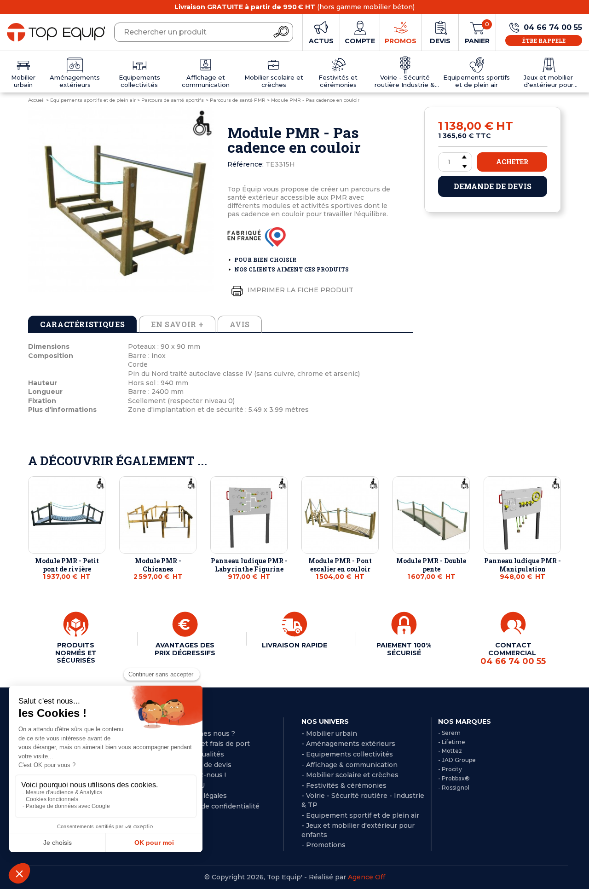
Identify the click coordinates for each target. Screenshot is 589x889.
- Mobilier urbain (329, 733)
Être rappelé (544, 40)
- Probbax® (454, 778)
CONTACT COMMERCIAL (513, 653)
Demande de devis (492, 186)
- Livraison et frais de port (207, 743)
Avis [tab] (240, 324)
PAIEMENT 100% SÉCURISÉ (403, 649)
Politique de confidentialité (214, 806)
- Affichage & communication (349, 765)
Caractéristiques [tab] (82, 324)
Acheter (512, 161)
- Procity (450, 769)
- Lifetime (451, 742)
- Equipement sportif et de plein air (360, 815)
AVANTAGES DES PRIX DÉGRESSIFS (185, 649)
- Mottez (450, 750)
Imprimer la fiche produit (299, 290)
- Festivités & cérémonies (344, 785)
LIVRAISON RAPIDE (294, 645)
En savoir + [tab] (177, 324)
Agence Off (366, 877)
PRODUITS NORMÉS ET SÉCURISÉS (76, 652)
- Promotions (323, 845)
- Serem (449, 732)
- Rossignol (453, 787)
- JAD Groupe (457, 759)
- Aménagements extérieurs (348, 743)
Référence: (245, 164)
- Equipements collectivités (347, 754)
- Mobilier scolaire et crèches (349, 775)
